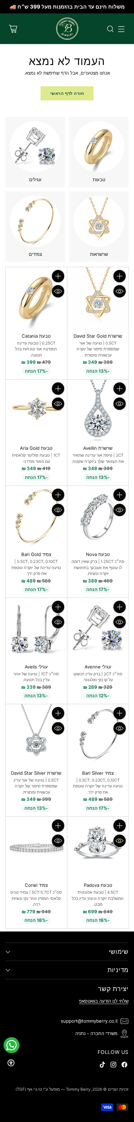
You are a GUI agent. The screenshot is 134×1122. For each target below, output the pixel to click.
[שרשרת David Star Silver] (36, 735)
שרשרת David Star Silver (36, 773)
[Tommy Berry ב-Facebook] (124, 1065)
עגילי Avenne (98, 666)
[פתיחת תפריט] (121, 29)
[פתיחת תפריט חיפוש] (110, 29)
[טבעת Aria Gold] (36, 410)
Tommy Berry (78, 1089)
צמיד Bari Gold (36, 554)
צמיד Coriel (36, 885)
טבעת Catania (36, 336)
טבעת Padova (98, 885)
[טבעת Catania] (36, 298)
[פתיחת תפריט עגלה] (13, 29)
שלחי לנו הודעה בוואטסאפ (104, 1001)
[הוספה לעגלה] (119, 276)
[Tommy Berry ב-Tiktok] (102, 1065)
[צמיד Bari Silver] (98, 735)
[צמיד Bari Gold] (36, 516)
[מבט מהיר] (119, 291)
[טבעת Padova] (98, 847)
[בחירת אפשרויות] (58, 276)
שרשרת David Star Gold (98, 336)
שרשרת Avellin (97, 448)
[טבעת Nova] (98, 516)
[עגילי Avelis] (36, 629)
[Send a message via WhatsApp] (11, 1045)
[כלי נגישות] (11, 1063)
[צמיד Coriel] (36, 847)
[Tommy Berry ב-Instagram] (113, 1065)
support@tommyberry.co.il (89, 1021)
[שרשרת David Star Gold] (98, 298)
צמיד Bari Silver (98, 773)
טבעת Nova (98, 554)
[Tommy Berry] (67, 29)
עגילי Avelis (36, 666)
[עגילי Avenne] (98, 629)
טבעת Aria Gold (36, 448)
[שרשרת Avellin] (98, 410)
